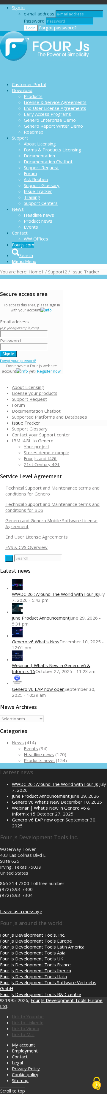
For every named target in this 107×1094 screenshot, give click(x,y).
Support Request (29, 399)
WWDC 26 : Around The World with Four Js (55, 594)
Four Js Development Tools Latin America (42, 947)
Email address (19, 324)
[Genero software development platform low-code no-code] (44, 74)
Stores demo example (46, 452)
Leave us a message (21, 911)
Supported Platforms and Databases (49, 417)
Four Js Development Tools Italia (33, 976)
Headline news (39, 754)
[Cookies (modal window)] (96, 1084)
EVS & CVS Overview (26, 547)
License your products (34, 393)
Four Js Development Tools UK (31, 959)
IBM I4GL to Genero (33, 441)
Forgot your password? (18, 360)
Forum (18, 405)
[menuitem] (59, 84)
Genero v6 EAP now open (38, 689)
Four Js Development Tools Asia (32, 953)
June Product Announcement (41, 618)
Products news (39, 760)
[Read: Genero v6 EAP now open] (17, 683)
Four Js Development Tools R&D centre (40, 994)
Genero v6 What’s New (35, 642)
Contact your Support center (41, 435)
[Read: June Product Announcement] (17, 612)
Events (31, 748)
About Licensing (28, 387)
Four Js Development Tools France (35, 965)
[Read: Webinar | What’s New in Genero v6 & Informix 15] (17, 659)
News (18, 742)
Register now (49, 371)
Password (34, 21)
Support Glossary (30, 429)
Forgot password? (58, 28)
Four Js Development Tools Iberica (35, 970)
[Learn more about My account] (46, 310)
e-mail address (39, 14)
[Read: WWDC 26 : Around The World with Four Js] (17, 588)
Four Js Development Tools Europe (36, 941)
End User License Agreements (36, 537)
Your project (36, 446)
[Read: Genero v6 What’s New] (17, 636)
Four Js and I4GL (40, 458)
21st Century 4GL (42, 464)
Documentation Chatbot (36, 411)
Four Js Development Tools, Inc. (32, 935)
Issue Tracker (26, 423)
